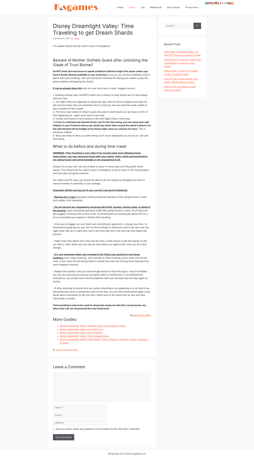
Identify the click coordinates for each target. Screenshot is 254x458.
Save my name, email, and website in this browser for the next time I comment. (98, 429)
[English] (209, 3)
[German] (216, 3)
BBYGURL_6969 (142, 315)
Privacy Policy (191, 7)
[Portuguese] (228, 3)
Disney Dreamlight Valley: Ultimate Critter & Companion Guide (92, 326)
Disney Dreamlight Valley (67, 350)
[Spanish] (232, 3)
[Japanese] (222, 3)
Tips (143, 7)
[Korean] (225, 3)
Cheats (120, 7)
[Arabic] (206, 3)
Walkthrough (156, 7)
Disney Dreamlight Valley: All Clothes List (81, 329)
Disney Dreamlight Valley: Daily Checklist (81, 332)
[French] (213, 3)
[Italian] (219, 3)
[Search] (197, 26)
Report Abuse (173, 7)
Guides (132, 7)
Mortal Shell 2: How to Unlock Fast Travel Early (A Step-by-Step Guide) (182, 63)
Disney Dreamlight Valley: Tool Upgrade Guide (84, 336)
